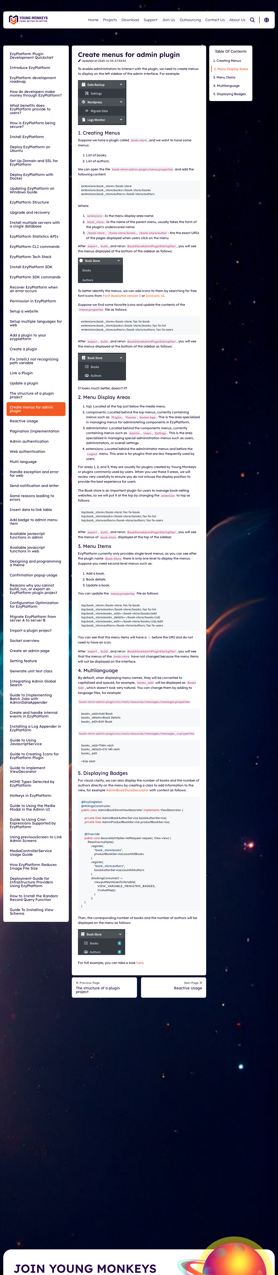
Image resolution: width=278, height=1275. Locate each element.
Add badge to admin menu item (33, 521)
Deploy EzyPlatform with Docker (31, 176)
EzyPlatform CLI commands (35, 246)
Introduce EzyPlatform (30, 67)
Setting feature (23, 661)
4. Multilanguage (226, 86)
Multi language (23, 461)
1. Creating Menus (227, 61)
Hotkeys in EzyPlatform (30, 795)
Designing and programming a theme (35, 563)
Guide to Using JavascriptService (26, 742)
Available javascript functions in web (27, 549)
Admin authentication (29, 441)
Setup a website (24, 311)
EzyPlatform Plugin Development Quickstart (31, 55)
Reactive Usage (24, 421)
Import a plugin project (30, 630)
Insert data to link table (31, 509)
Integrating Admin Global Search (33, 683)
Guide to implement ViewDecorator (27, 769)
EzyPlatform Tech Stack (30, 256)
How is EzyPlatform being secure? (32, 125)
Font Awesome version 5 (122, 296)
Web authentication (27, 451)
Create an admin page (30, 650)
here (139, 963)
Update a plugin (24, 383)
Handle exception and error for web (34, 473)
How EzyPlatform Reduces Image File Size (33, 866)
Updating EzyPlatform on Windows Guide (32, 190)
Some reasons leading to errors (32, 497)
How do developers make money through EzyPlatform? (36, 93)
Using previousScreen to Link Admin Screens (36, 839)
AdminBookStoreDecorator (127, 790)
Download (130, 19)
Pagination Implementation (34, 431)
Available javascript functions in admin (27, 535)
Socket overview (24, 640)
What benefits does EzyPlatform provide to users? (30, 109)
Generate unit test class (31, 671)
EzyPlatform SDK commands (35, 277)
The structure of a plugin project (32, 395)
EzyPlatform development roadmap (33, 79)
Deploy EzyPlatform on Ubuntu (30, 149)
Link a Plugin (21, 373)
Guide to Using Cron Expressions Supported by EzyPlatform (33, 823)
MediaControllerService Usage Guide (31, 852)
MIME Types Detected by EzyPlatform (32, 783)
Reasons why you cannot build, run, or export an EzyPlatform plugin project (33, 589)
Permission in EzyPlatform (33, 301)
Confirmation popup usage (33, 575)
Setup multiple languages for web (36, 323)
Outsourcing (190, 19)
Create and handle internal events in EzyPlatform (34, 714)
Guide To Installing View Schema (31, 911)
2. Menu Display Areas (231, 69)
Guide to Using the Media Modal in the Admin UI (32, 807)
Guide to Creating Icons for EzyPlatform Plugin (34, 756)
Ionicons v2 (155, 296)
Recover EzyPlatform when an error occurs (34, 289)
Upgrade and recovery (30, 212)
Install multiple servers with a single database (35, 224)
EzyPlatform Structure (29, 202)
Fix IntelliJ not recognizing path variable (34, 361)
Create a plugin (23, 349)
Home (93, 19)
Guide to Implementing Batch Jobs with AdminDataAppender (31, 699)
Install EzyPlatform (27, 136)
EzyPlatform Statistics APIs (34, 236)
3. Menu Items (224, 77)
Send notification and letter (34, 485)
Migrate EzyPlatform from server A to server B (33, 618)
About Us (237, 19)
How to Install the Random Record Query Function (34, 898)
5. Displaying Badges (229, 94)
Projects (110, 19)
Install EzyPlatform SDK (31, 267)
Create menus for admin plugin (31, 409)
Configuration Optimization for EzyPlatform (34, 604)
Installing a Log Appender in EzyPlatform (35, 728)
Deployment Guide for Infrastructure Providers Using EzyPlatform (31, 882)
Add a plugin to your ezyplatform (28, 337)
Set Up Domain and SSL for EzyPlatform (34, 162)
